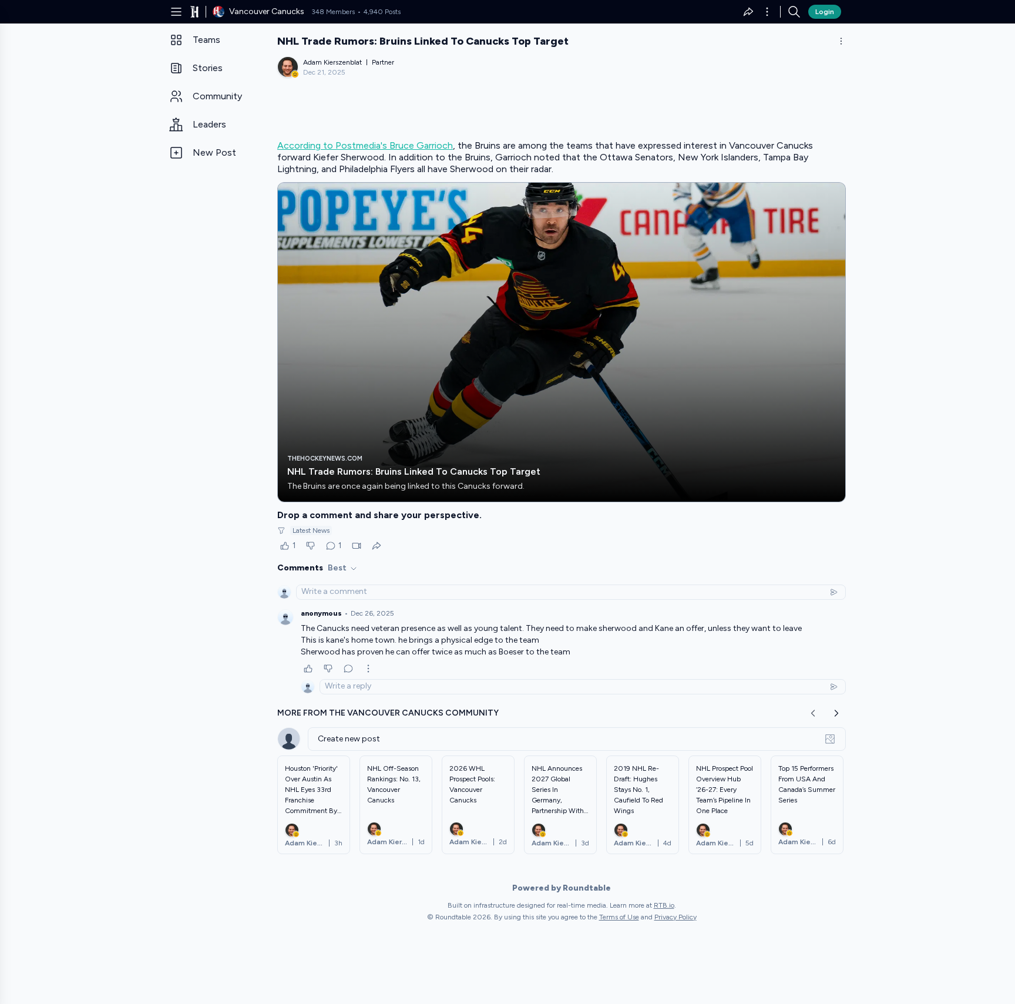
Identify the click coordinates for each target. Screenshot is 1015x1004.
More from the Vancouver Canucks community (388, 713)
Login (824, 12)
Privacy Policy (675, 917)
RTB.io (664, 905)
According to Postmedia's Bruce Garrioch (365, 145)
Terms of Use (619, 917)
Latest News (311, 530)
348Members (333, 12)
